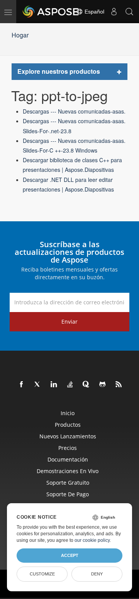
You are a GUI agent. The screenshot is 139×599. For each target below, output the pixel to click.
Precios (67, 447)
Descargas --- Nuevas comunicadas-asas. (74, 111)
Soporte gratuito (67, 482)
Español (93, 11)
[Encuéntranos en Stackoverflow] (70, 385)
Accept (69, 555)
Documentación (67, 459)
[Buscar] (129, 11)
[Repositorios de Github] (103, 385)
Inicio (68, 413)
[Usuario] (114, 11)
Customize (42, 574)
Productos (68, 424)
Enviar (69, 321)
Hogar (20, 35)
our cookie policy (92, 540)
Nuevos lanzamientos (67, 436)
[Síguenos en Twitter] (38, 385)
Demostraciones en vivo (67, 471)
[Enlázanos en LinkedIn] (54, 385)
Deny (97, 574)
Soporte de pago (67, 494)
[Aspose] (51, 11)
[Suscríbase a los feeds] (119, 385)
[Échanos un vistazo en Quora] (86, 385)
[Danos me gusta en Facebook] (22, 385)
